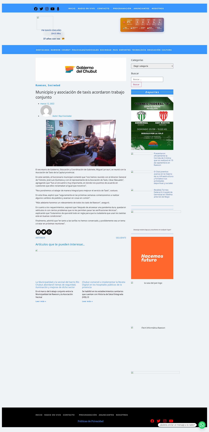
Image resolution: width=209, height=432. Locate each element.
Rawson (55, 50)
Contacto (103, 8)
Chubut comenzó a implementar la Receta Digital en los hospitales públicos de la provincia (103, 285)
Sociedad (106, 50)
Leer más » (41, 301)
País (115, 50)
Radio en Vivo (86, 8)
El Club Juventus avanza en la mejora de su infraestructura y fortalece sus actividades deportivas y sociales (163, 177)
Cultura (167, 50)
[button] (202, 425)
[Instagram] (47, 9)
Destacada (43, 50)
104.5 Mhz (56, 33)
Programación (122, 8)
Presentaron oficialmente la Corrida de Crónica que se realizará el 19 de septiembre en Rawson (163, 159)
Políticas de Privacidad (91, 421)
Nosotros (158, 8)
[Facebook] (36, 9)
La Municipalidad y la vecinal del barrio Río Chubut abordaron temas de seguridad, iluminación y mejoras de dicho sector (57, 285)
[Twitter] (41, 9)
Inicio (71, 8)
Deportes (125, 50)
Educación (154, 50)
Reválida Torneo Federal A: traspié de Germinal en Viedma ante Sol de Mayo (163, 193)
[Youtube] (52, 9)
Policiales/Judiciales (85, 50)
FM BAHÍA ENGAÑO (51, 30)
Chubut (66, 50)
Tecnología (139, 50)
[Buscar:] (147, 79)
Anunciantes (141, 8)
